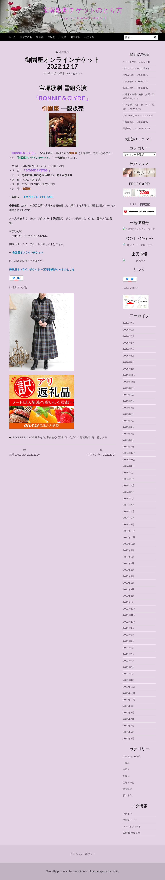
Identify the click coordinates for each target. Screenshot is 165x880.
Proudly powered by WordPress (66, 871)
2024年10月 (129, 466)
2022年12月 (129, 608)
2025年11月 (129, 381)
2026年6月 (129, 336)
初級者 (40, 37)
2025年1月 (128, 446)
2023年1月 (128, 602)
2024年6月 (129, 492)
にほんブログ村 (18, 287)
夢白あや (52, 437)
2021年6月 (128, 725)
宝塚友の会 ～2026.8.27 (135, 122)
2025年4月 (128, 427)
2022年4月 (129, 660)
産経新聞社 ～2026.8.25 (135, 87)
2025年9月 (128, 394)
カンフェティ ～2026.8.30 (136, 68)
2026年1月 (128, 368)
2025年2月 (128, 440)
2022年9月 (129, 628)
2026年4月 (129, 349)
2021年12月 (129, 686)
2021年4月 (128, 738)
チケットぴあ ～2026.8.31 (136, 62)
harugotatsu (75, 73)
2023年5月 (128, 576)
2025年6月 (128, 414)
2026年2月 (129, 362)
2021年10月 (129, 699)
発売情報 (75, 37)
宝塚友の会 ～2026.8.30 (135, 74)
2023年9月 (128, 550)
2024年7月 (128, 485)
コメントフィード (132, 826)
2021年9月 (128, 706)
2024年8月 (129, 479)
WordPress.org (131, 832)
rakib (115, 871)
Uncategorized (131, 756)
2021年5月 (128, 732)
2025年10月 (129, 388)
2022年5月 (129, 654)
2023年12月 (129, 530)
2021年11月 (129, 693)
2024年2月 (129, 517)
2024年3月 (128, 511)
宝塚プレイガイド (68, 437)
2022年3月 (128, 667)
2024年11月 (129, 459)
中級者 (51, 37)
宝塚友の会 (26, 37)
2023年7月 (128, 563)
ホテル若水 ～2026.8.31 (135, 81)
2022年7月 (128, 641)
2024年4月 (129, 505)
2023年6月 (128, 569)
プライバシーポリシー (82, 853)
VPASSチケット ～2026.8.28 (138, 115)
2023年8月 (128, 556)
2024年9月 (129, 472)
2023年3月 (128, 589)
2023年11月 (129, 537)
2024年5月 (129, 498)
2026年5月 (129, 342)
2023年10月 (129, 543)
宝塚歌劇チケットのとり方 (82, 10)
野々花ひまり (99, 437)
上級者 (62, 37)
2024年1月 (128, 524)
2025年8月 (128, 401)
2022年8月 (129, 634)
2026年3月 (128, 355)
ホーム (12, 37)
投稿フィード (129, 820)
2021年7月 (128, 719)
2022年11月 (129, 615)
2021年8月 (128, 712)
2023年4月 (128, 582)
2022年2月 (129, 673)
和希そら (40, 437)
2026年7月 (128, 329)
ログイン (127, 813)
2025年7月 (128, 407)
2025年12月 (129, 375)
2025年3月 (128, 433)
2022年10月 (129, 621)
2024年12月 (129, 453)
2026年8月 (129, 323)
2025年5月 (128, 420)
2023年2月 (128, 595)
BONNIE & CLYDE (23, 437)
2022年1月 (128, 680)
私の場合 (89, 37)
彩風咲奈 (85, 437)
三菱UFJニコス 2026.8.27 (136, 128)
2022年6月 (129, 647)
